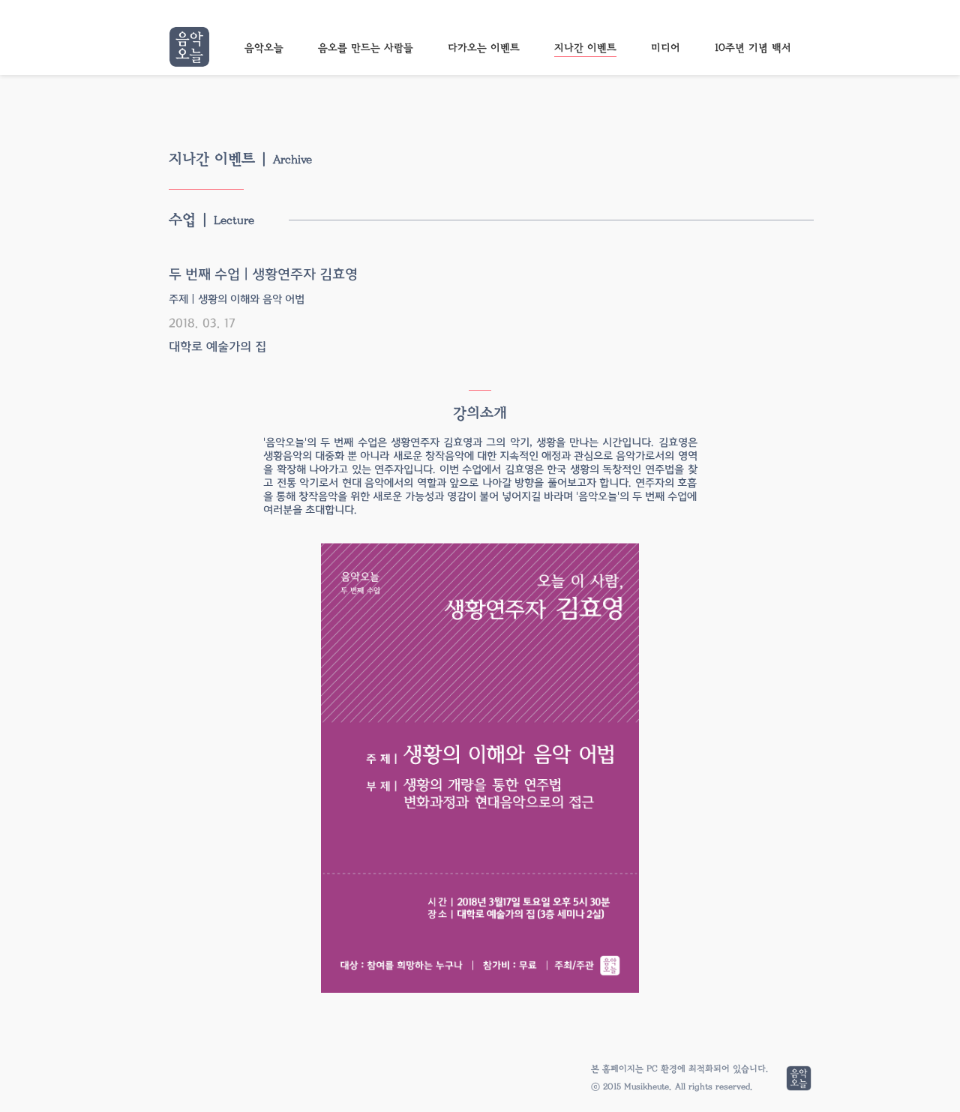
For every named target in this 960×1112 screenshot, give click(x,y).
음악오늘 (264, 48)
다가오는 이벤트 (484, 48)
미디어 (665, 48)
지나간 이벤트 (585, 48)
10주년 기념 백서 (753, 48)
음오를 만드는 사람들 (365, 48)
